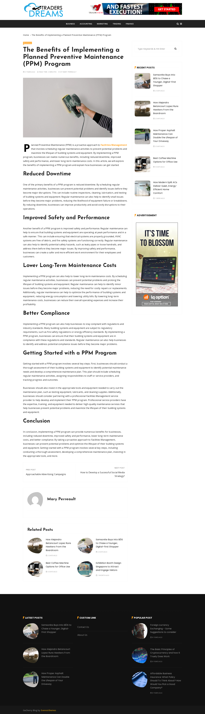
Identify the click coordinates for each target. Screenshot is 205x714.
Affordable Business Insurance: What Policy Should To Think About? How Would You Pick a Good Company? (165, 680)
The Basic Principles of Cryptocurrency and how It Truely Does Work (165, 653)
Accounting (86, 23)
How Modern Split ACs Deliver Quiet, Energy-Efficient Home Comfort (165, 188)
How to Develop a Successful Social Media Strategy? (102, 474)
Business (70, 23)
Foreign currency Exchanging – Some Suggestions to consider (163, 628)
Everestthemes (48, 710)
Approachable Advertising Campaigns (46, 474)
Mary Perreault (69, 72)
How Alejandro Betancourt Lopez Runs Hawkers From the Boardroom (58, 545)
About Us (82, 634)
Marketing (102, 23)
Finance (130, 23)
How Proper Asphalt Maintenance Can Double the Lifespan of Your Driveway (165, 136)
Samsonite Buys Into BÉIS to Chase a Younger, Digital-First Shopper (109, 543)
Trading (117, 23)
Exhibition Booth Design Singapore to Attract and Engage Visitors (108, 566)
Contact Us (83, 627)
